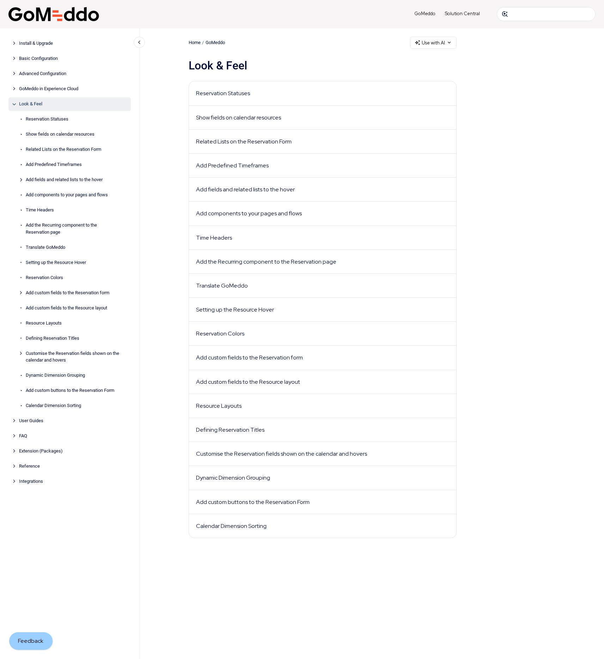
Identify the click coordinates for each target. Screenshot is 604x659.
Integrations (31, 481)
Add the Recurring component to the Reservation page (61, 229)
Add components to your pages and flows (67, 195)
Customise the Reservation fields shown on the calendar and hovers (72, 357)
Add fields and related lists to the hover (64, 180)
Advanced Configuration (42, 73)
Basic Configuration (38, 58)
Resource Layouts (44, 323)
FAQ (23, 436)
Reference (29, 466)
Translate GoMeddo (45, 247)
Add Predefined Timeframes (54, 164)
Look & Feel (30, 104)
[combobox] (546, 14)
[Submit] (505, 14)
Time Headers (40, 210)
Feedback (30, 641)
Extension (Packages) (41, 451)
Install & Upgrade (36, 43)
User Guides (31, 421)
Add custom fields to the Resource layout (66, 307)
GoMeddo (424, 14)
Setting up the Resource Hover (56, 262)
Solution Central (462, 14)
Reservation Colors (44, 277)
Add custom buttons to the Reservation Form (70, 390)
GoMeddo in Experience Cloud (48, 89)
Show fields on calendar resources (60, 134)
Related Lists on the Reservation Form (63, 149)
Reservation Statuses (47, 119)
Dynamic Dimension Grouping (55, 375)
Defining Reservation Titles (52, 338)
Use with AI (433, 43)
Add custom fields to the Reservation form (67, 292)
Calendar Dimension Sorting (53, 405)
